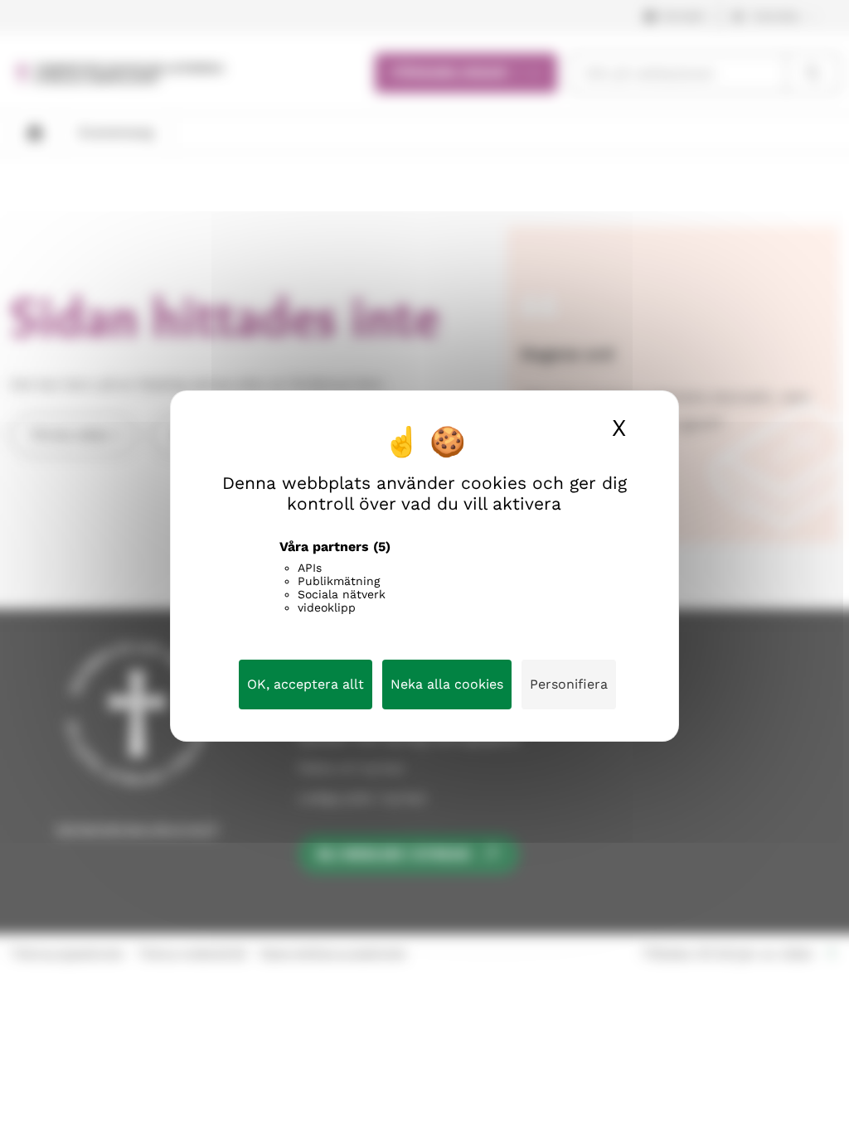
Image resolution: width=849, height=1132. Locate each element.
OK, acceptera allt (305, 684)
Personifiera (569, 684)
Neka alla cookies (447, 684)
